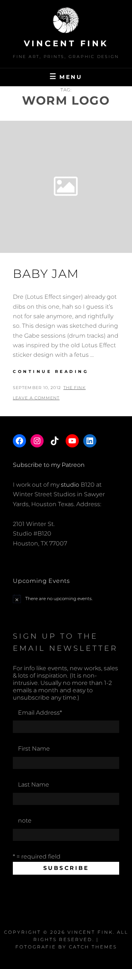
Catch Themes (93, 947)
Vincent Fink (66, 43)
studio (70, 484)
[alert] (66, 598)
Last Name (33, 784)
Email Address (40, 712)
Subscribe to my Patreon (49, 464)
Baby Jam (46, 273)
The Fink (74, 387)
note (25, 820)
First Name (34, 748)
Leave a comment (36, 397)
